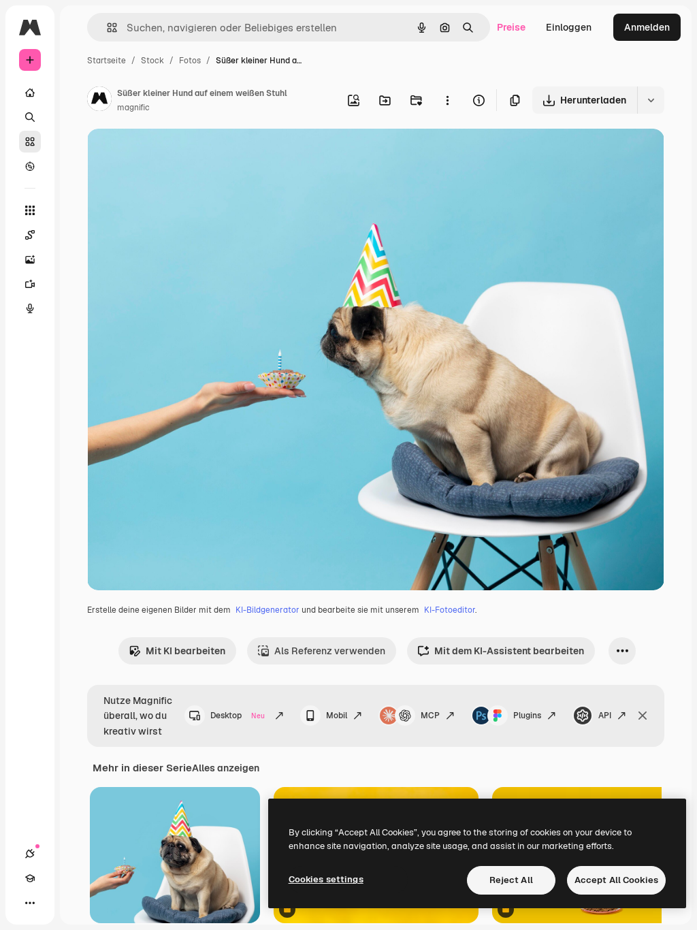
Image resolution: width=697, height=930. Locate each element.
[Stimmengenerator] (30, 308)
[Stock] (30, 142)
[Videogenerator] (30, 284)
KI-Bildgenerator (267, 610)
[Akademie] (30, 878)
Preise (511, 27)
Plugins (527, 715)
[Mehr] (30, 903)
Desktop (237, 715)
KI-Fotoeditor (449, 610)
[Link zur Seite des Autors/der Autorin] (99, 100)
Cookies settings (326, 879)
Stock (152, 60)
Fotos (190, 60)
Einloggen (568, 27)
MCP (430, 715)
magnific (133, 107)
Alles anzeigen (225, 768)
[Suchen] (30, 117)
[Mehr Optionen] (447, 100)
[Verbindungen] (30, 854)
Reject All (511, 880)
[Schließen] (642, 715)
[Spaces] (30, 235)
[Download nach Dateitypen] (650, 100)
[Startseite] (30, 92)
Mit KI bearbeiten (185, 651)
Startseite (106, 60)
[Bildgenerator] (30, 259)
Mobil (336, 715)
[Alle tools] (30, 210)
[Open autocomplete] (106, 27)
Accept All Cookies (616, 880)
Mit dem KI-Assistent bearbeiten (509, 651)
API (604, 715)
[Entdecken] (30, 166)
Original (174, 154)
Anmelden (647, 27)
